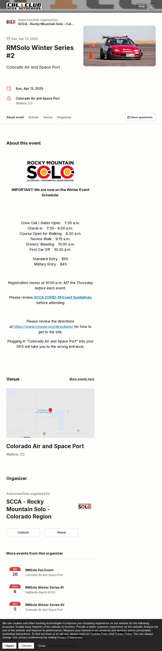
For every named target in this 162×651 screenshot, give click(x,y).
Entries (34, 117)
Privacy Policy (123, 633)
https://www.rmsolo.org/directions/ (43, 327)
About (61, 532)
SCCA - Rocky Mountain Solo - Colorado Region (46, 24)
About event (15, 117)
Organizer (64, 117)
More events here (82, 379)
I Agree (9, 645)
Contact (23, 532)
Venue (47, 117)
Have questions (142, 117)
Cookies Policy (99, 633)
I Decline (26, 645)
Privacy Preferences (69, 637)
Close (41, 645)
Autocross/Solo (28, 20)
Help (142, 6)
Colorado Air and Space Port (33, 67)
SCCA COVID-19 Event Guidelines (63, 297)
